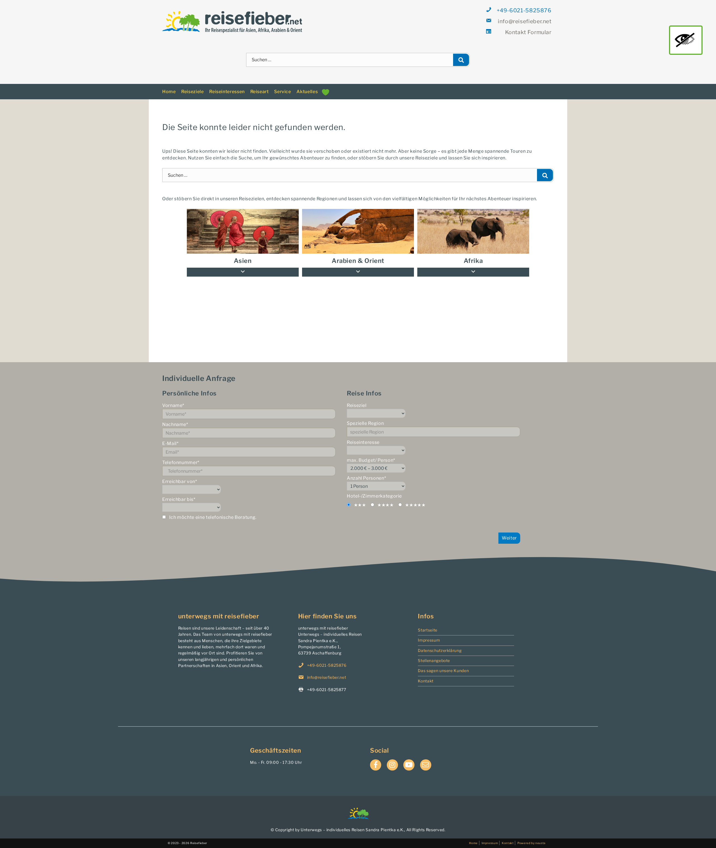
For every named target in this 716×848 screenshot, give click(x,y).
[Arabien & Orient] (358, 226)
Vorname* (173, 400)
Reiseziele (192, 86)
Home (169, 86)
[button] (473, 267)
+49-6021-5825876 (524, 10)
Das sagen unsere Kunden (443, 665)
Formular (528, 32)
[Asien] (243, 226)
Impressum (429, 635)
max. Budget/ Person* (371, 455)
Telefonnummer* (180, 457)
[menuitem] (473, 226)
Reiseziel (357, 400)
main (686, 40)
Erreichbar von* (179, 476)
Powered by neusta (531, 838)
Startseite (427, 625)
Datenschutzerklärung (439, 645)
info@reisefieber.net (525, 21)
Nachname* (175, 419)
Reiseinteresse (363, 437)
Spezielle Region (365, 418)
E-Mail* (170, 438)
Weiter (509, 533)
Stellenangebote (434, 655)
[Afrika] (473, 226)
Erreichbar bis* (179, 494)
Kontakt (425, 675)
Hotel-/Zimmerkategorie (374, 491)
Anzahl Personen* (366, 473)
